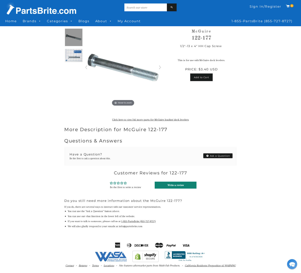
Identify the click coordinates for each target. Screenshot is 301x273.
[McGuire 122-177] (73, 37)
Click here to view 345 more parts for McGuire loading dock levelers (150, 119)
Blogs (83, 21)
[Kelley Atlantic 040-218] (73, 55)
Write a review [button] (176, 185)
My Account (129, 21)
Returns (83, 265)
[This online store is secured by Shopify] (145, 261)
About (101, 21)
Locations (109, 265)
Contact (69, 265)
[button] (292, 264)
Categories (58, 21)
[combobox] (145, 7)
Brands (30, 21)
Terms (95, 265)
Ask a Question (219, 155)
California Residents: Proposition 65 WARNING (210, 265)
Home (11, 21)
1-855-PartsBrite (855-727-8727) (261, 21)
